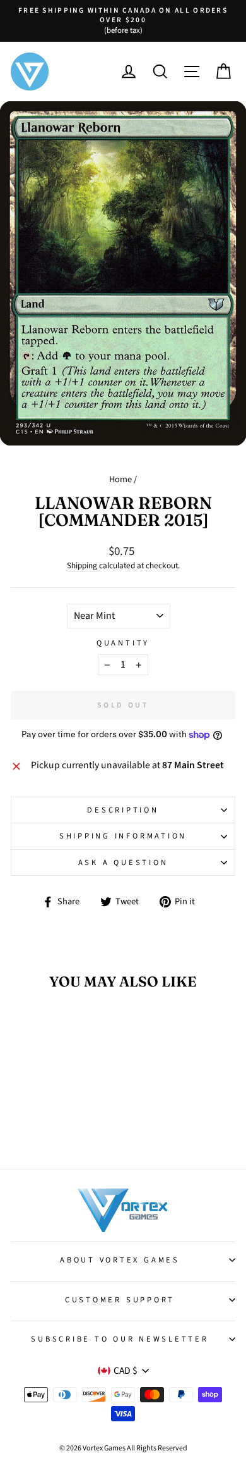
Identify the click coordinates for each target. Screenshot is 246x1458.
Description (122, 810)
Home (120, 479)
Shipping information (123, 836)
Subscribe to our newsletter (119, 1339)
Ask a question (123, 862)
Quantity (123, 643)
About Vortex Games (120, 1260)
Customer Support (120, 1299)
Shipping (82, 565)
